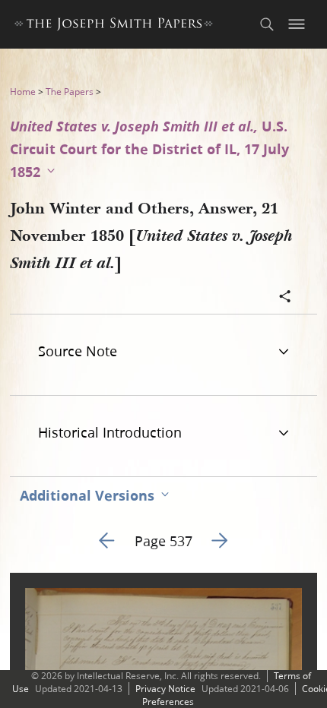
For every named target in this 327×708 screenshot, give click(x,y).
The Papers (70, 91)
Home (23, 91)
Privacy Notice (165, 688)
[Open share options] (285, 298)
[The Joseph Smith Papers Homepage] (113, 26)
